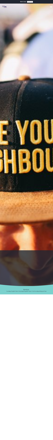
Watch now (30, 1)
